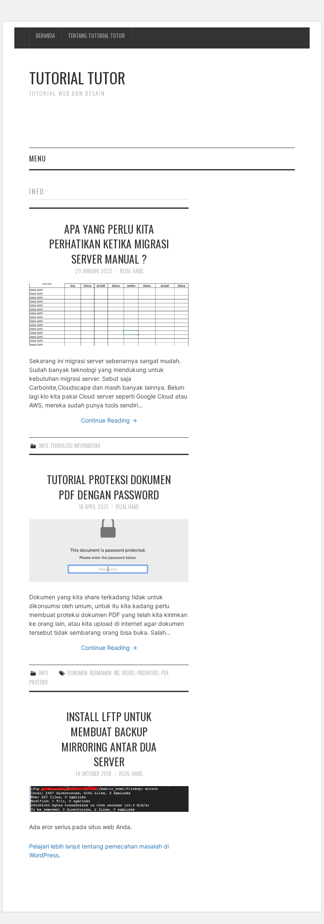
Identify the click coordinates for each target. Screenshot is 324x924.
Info (43, 446)
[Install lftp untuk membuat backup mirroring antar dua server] (109, 799)
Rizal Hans (131, 271)
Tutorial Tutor (77, 77)
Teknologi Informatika (75, 446)
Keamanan (100, 673)
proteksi (38, 682)
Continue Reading (109, 420)
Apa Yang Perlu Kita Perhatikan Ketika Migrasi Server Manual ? (109, 244)
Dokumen (77, 673)
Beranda (45, 36)
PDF (164, 673)
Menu (37, 158)
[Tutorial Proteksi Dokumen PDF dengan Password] (109, 550)
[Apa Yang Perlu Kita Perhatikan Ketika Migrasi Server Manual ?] (109, 314)
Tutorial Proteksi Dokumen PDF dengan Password (109, 486)
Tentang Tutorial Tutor (96, 36)
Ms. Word (124, 673)
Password (148, 673)
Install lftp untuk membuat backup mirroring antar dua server (109, 738)
